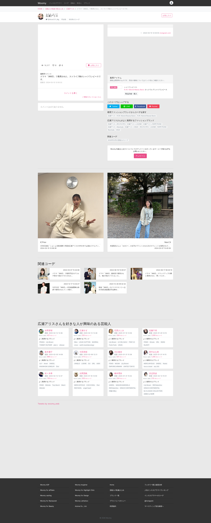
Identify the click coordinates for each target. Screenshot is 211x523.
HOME (40, 9)
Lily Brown (49, 342)
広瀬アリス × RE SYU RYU (117, 124)
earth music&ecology (87, 345)
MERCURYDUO (149, 363)
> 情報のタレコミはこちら (91, 97)
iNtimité (42, 388)
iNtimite (48, 385)
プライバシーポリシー (118, 501)
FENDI (146, 342)
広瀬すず (83, 330)
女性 (64, 19)
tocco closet (148, 366)
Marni (63, 385)
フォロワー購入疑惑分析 (153, 485)
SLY (40, 363)
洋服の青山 (112, 391)
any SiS (156, 366)
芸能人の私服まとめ (117, 490)
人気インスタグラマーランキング (156, 490)
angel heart (87, 388)
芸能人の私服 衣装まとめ (54, 9)
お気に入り (167, 15)
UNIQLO (77, 363)
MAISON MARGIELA (123, 385)
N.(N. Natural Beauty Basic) (134, 90)
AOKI (98, 363)
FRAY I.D (132, 342)
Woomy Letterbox (81, 501)
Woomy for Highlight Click (84, 490)
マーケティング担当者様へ (154, 506)
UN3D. (120, 345)
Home (112, 485)
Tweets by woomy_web (48, 403)
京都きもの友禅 (149, 394)
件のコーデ (51, 335)
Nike (75, 342)
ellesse (61, 345)
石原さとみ (119, 330)
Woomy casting (46, 495)
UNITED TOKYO (128, 366)
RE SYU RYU (144, 127)
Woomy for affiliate (47, 490)
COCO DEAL (90, 385)
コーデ (66, 3)
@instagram (149, 501)
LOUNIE (153, 127)
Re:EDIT (146, 345)
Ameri (46, 363)
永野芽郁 (49, 330)
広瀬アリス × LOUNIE (134, 124)
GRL (157, 342)
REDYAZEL (78, 388)
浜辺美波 (153, 373)
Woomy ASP (44, 485)
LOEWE (83, 363)
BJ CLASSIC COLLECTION (153, 391)
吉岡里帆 (83, 373)
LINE (128, 106)
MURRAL (95, 342)
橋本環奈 (118, 373)
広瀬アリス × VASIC (131, 127)
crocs (76, 345)
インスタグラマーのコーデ (154, 495)
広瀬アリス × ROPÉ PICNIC (152, 124)
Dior (57, 366)
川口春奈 (118, 352)
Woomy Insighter (81, 485)
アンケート (140, 156)
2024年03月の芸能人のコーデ (118, 140)
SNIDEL (52, 363)
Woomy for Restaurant (48, 501)
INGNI (163, 342)
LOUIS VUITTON (84, 342)
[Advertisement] (140, 56)
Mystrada (111, 130)
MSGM (117, 363)
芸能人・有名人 (76, 3)
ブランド (87, 3)
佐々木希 (49, 373)
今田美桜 (83, 352)
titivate (152, 342)
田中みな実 (154, 352)
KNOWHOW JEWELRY (47, 366)
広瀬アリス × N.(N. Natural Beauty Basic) (122, 116)
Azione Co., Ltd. (81, 506)
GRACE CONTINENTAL (128, 388)
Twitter (115, 106)
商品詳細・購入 (131, 94)
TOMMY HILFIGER (45, 345)
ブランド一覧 (114, 495)
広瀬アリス (70, 9)
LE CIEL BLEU (122, 342)
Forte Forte (112, 345)
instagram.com (165, 33)
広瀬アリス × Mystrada (115, 127)
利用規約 (113, 506)
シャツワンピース (130, 87)
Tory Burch (56, 385)
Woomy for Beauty (47, 506)
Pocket (154, 106)
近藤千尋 (153, 330)
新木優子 (49, 352)
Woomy (42, 3)
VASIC (118, 130)
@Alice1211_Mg (53, 19)
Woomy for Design (82, 495)
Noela (165, 363)
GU (89, 363)
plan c (56, 345)
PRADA (41, 342)
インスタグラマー (55, 3)
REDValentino (113, 388)
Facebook (141, 106)
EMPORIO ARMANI (115, 366)
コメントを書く (71, 93)
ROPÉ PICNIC (162, 127)
